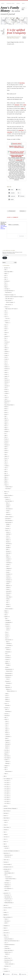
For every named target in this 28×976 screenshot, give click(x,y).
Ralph (5, 435)
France (5, 703)
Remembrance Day (8, 960)
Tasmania (7, 528)
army (5, 942)
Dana (5, 324)
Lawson (5, 397)
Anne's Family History (10, 9)
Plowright (6, 431)
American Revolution (8, 938)
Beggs (5, 273)
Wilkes (5, 477)
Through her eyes (7, 898)
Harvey (5, 364)
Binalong (7, 504)
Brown (5, 284)
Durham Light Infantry (8, 950)
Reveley (6, 439)
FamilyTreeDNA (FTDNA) (10, 878)
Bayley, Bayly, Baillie (8, 271)
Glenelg (7, 526)
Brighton (7, 556)
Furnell (5, 343)
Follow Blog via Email (9, 250)
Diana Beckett (8, 292)
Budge (5, 286)
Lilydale (7, 583)
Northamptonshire (8, 669)
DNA (5, 874)
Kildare (6, 730)
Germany (6, 707)
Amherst (7, 532)
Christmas (5, 829)
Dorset (6, 634)
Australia (6, 497)
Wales (5, 773)
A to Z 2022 (6, 795)
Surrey (6, 695)
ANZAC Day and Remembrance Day (11, 940)
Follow (5, 257)
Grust (5, 361)
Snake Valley (8, 596)
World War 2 (6, 966)
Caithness (7, 761)
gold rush (5, 905)
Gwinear (7, 628)
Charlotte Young (8, 486)
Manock (5, 402)
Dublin (6, 728)
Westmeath (7, 744)
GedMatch (7, 880)
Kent (6, 653)
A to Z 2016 (6, 784)
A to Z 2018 (6, 788)
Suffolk (6, 693)
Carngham (8, 558)
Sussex (6, 697)
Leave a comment (24, 37)
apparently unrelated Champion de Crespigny (13, 296)
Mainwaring (6, 401)
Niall (5, 416)
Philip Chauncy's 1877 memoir (11, 308)
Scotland (6, 759)
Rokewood (8, 593)
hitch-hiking (22, 82)
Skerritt (5, 450)
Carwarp (7, 560)
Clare (6, 725)
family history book (8, 855)
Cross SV (7, 318)
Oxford (7, 679)
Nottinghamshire (8, 675)
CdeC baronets (8, 304)
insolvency (6, 930)
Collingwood (8, 568)
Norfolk (6, 667)
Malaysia (6, 753)
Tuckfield (6, 465)
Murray (5, 414)
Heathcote (8, 577)
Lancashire (7, 655)
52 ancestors (6, 895)
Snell (5, 454)
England (5, 616)
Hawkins (6, 366)
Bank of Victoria (6, 810)
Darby (5, 326)
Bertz (5, 275)
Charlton (7, 564)
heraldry (5, 912)
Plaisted (5, 429)
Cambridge (7, 620)
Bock (5, 277)
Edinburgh (7, 763)
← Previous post (11, 211)
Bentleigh (8, 547)
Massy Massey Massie (8, 404)
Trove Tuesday (7, 900)
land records (6, 932)
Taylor (5, 460)
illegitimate (5, 914)
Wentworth (8, 514)
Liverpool (7, 659)
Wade (5, 471)
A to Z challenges (7, 778)
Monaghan (7, 740)
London (6, 661)
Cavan (6, 723)
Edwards (6, 336)
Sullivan (5, 456)
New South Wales (8, 501)
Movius (5, 412)
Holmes (5, 372)
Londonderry (7, 736)
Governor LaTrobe (7, 907)
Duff (5, 334)
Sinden (5, 446)
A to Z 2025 (6, 801)
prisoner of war (7, 958)
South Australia (8, 522)
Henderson (6, 368)
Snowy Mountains (8, 520)
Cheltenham (8, 643)
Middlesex (7, 663)
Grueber (6, 359)
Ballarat (7, 539)
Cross (5, 316)
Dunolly (7, 572)
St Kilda (7, 598)
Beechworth (8, 543)
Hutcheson (6, 380)
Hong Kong (6, 715)
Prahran (7, 589)
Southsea (8, 649)
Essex (6, 637)
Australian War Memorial (9, 944)
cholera (5, 919)
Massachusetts (8, 771)
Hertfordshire (7, 651)
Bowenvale (8, 553)
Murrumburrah (9, 508)
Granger (6, 355)
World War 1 (6, 962)
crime (5, 839)
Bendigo (7, 545)
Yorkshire (7, 701)
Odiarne (5, 420)
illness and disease (7, 917)
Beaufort (7, 541)
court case (6, 836)
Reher (5, 437)
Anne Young (14, 36)
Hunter (5, 378)
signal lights (21, 130)
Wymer (5, 482)
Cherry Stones (6, 827)
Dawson (6, 332)
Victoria (6, 530)
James (5, 383)
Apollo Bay (8, 534)
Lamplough (8, 581)
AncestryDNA (7, 876)
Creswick (8, 570)
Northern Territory (8, 516)
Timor (7, 602)
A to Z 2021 (6, 793)
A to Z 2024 (6, 799)
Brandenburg (7, 711)
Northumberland (8, 673)
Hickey (5, 370)
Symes (5, 458)
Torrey (5, 463)
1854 (4, 776)
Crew (5, 314)
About (2, 3)
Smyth (5, 452)
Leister (5, 399)
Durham (6, 635)
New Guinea (6, 755)
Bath (6, 618)
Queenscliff (8, 591)
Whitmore (8, 689)
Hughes (5, 376)
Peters (5, 425)
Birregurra (8, 551)
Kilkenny (6, 732)
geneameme (6, 893)
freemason (6, 862)
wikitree (5, 890)
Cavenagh (6, 288)
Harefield (7, 665)
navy (5, 956)
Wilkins (5, 479)
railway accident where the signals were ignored (16, 156)
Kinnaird (5, 391)
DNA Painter (6, 882)
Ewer (5, 338)
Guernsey (6, 713)
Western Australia (8, 608)
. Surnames (6, 267)
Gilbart (5, 349)
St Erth (7, 629)
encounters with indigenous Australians (11, 850)
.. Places (5, 491)
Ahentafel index (10, 3)
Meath (6, 738)
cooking (5, 834)
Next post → (22, 211)
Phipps (5, 427)
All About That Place (8, 495)
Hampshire (7, 647)
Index (23, 3)
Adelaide (7, 524)
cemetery (5, 820)
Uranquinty (17, 104)
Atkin (5, 269)
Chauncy (6, 306)
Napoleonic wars (7, 952)
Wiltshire (6, 699)
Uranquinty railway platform (15, 146)
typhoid (5, 922)
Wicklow (6, 747)
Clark (5, 310)
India (5, 717)
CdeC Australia (8, 300)
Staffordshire (7, 687)
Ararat (7, 536)
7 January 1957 (18, 160)
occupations (6, 971)
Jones (5, 387)
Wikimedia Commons (19, 147)
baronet (5, 815)
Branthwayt (6, 281)
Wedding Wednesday (8, 902)
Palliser (5, 423)
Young (5, 484)
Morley (5, 408)
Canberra (7, 499)
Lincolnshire (7, 657)
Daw (5, 330)
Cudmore (6, 320)
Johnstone (6, 385)
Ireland (5, 719)
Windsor (7, 604)
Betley (7, 549)
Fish (5, 340)
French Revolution (7, 864)
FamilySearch (7, 884)
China (5, 614)
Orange (7, 510)
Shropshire (7, 681)
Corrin (5, 312)
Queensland (7, 518)
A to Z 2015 (6, 782)
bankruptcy (6, 813)
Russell (5, 442)
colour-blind (9, 132)
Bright (7, 555)
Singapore (6, 765)
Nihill (5, 418)
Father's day (6, 859)
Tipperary (7, 742)
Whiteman (6, 475)
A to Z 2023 (6, 797)
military (5, 935)
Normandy (7, 705)
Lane (5, 395)
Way (5, 473)
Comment (21, 236)
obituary (5, 968)
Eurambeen (8, 574)
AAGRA (5, 806)
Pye (5, 433)
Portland (7, 587)
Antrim (6, 721)
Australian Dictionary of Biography (10, 808)
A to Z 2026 (6, 803)
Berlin (6, 709)
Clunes (7, 566)
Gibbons (6, 347)
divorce (5, 841)
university (6, 848)
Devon (6, 632)
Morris (5, 410)
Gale (5, 345)
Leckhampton (8, 645)
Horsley (5, 374)
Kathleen (7, 322)
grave (5, 822)
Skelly (5, 448)
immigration (6, 925)
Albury (22, 108)
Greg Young (12, 38)
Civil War (6, 946)
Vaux (5, 469)
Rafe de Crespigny (9, 302)
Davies (5, 328)
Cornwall (7, 626)
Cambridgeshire (8, 622)
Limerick (6, 734)
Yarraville (8, 606)
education (5, 846)
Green (5, 357)
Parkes (7, 512)
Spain (5, 767)
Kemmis (5, 389)
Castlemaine (8, 562)
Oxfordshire (7, 677)
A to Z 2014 (6, 780)
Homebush (8, 579)
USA (5, 769)
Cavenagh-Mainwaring (8, 290)
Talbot (7, 600)
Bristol (7, 641)
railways (17, 38)
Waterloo (7, 954)
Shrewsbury (8, 683)
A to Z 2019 (6, 790)
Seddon (7, 595)
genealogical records (7, 866)
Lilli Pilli (7, 506)
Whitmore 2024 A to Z (11, 691)
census (5, 824)
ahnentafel (6, 871)
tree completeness (7, 888)
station (24, 104)
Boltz (5, 279)
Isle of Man (6, 750)
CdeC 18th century (8, 298)
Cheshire (7, 624)
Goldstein (6, 351)
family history (6, 853)
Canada (5, 612)
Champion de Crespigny (9, 294)
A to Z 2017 (6, 786)
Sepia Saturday (7, 896)
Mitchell (5, 406)
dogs (4, 843)
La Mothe (6, 393)
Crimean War (6, 948)
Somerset (7, 685)
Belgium (5, 610)
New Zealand (6, 757)
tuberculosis (6, 921)
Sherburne (6, 444)
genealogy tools (6, 869)
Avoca (7, 537)
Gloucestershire (8, 639)
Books (18, 3)
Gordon (5, 353)
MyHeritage (6, 886)
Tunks (5, 467)
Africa (5, 493)
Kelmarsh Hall (8, 671)
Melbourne (8, 585)
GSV (4, 910)
